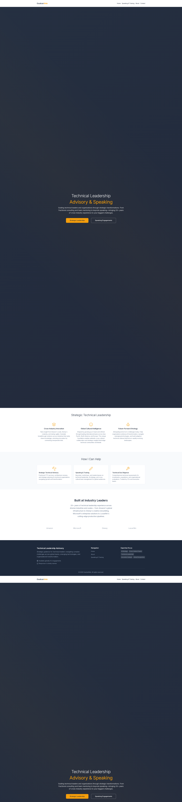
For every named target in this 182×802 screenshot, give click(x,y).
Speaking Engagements (103, 220)
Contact (142, 3)
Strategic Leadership (77, 220)
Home (119, 3)
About (137, 3)
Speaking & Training (128, 3)
